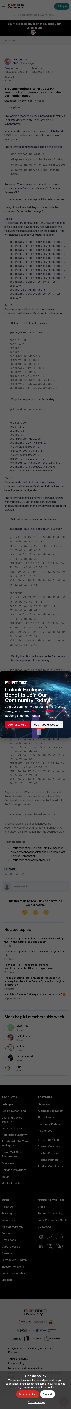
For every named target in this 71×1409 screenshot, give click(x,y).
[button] (35, 1402)
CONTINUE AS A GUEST (47, 724)
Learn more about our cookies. (39, 1387)
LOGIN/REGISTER (17, 724)
